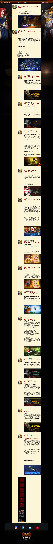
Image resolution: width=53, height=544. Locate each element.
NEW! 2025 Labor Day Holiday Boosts (32, 360)
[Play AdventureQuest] (50, 2)
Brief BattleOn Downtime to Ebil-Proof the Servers (29, 7)
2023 (21, 486)
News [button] (16, 2)
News (11, 0)
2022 (21, 488)
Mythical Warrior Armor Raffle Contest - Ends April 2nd (31, 132)
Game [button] (13, 2)
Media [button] (19, 2)
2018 (21, 498)
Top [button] (22, 2)
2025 (21, 481)
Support (17, 0)
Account (45, 2)
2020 (21, 493)
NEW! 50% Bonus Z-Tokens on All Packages (32, 268)
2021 (21, 491)
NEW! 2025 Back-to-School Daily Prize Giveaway (31, 318)
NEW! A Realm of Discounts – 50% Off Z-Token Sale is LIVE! (31, 242)
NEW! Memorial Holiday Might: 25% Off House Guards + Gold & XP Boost (32, 78)
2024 (21, 483)
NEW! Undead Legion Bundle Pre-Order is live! (31, 436)
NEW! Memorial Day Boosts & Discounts (31, 410)
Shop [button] (14, 0)
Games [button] (8, 0)
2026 (21, 478)
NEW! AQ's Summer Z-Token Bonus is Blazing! (31, 104)
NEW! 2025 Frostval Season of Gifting (32, 200)
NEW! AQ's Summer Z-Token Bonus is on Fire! (31, 382)
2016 (21, 503)
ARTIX (5, 0)
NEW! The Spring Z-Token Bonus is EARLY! (30, 170)
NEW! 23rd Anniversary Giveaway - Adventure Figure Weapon (31, 294)
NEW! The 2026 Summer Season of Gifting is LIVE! (29, 32)
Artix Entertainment (31, 540)
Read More (32, 237)
